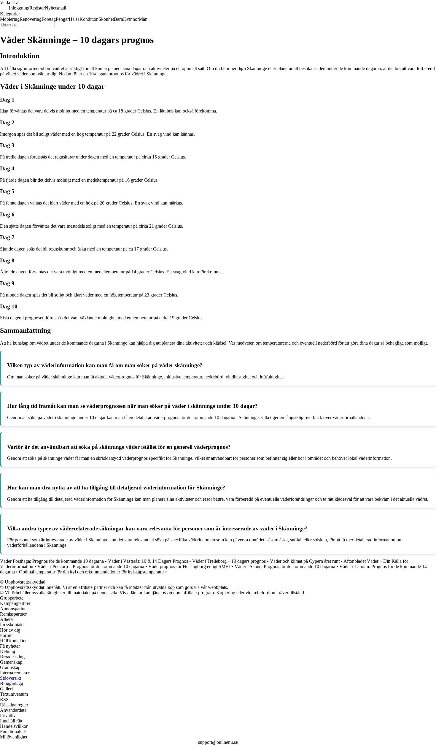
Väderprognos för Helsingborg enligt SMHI (189, 566)
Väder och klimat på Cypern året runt (305, 561)
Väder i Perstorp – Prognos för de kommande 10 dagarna (90, 566)
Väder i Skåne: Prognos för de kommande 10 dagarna (285, 566)
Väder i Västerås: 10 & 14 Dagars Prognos (148, 561)
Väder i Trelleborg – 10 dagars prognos (229, 561)
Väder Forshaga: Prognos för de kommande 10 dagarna (52, 561)
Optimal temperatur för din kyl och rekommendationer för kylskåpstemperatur (91, 571)
